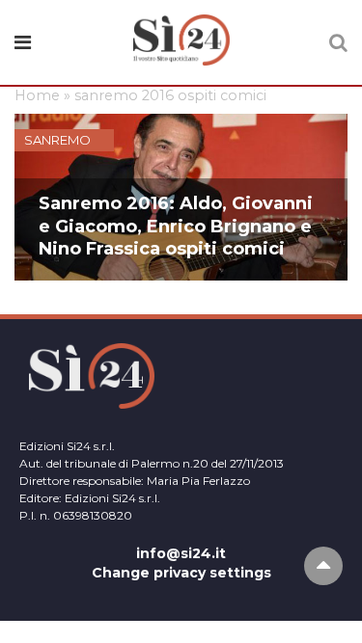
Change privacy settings (181, 572)
